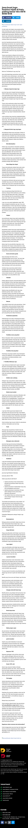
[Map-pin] (13, 822)
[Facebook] (2, 822)
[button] (7, 17)
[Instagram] (5, 822)
